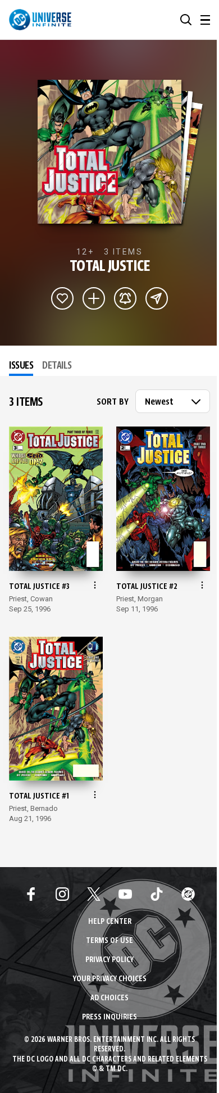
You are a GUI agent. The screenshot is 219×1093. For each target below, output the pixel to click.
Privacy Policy (109, 960)
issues (21, 366)
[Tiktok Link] (156, 894)
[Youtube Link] (125, 894)
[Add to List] (94, 298)
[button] (186, 19)
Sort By (113, 402)
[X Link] (94, 894)
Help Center (109, 922)
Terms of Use (109, 941)
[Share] (156, 298)
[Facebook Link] (31, 894)
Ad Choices (109, 998)
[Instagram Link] (62, 894)
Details (57, 366)
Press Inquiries (109, 1017)
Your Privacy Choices (110, 979)
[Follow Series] (125, 298)
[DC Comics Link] (188, 894)
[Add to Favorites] (62, 298)
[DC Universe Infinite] (40, 19)
